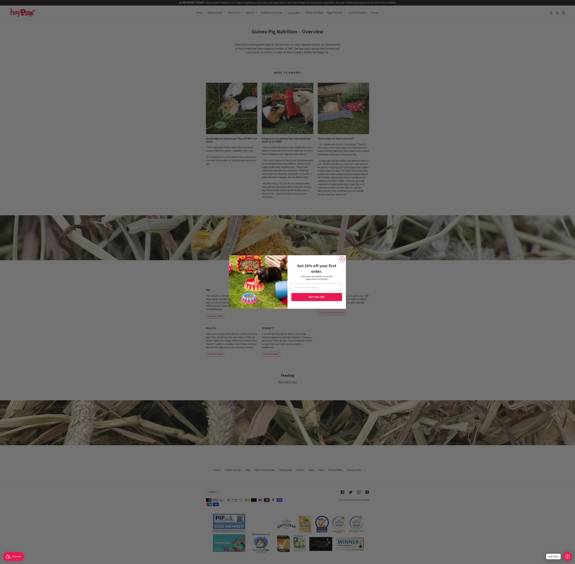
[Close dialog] (342, 259)
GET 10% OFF (317, 297)
